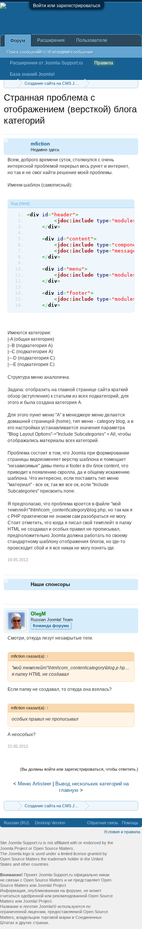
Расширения (51, 40)
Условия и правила (122, 832)
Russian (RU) (16, 822)
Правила (103, 63)
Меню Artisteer (34, 784)
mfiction (40, 144)
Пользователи (91, 40)
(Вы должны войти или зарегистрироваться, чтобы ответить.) (79, 769)
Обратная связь (102, 822)
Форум (17, 40)
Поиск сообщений (24, 52)
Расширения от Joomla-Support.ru (46, 63)
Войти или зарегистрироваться (66, 5)
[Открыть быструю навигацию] (133, 83)
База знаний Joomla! (32, 74)
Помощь (130, 822)
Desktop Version (50, 822)
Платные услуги (54, 51)
